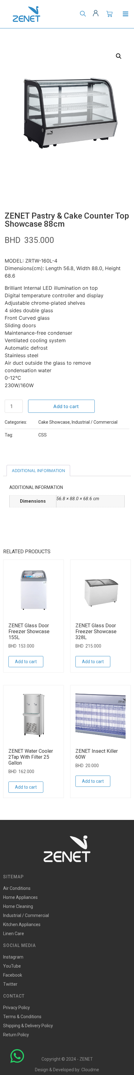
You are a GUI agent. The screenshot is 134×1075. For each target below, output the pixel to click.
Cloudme (90, 1069)
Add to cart (66, 406)
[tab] (38, 470)
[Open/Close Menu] (125, 14)
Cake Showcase (54, 422)
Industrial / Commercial (94, 422)
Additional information (38, 470)
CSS (42, 434)
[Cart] (109, 14)
